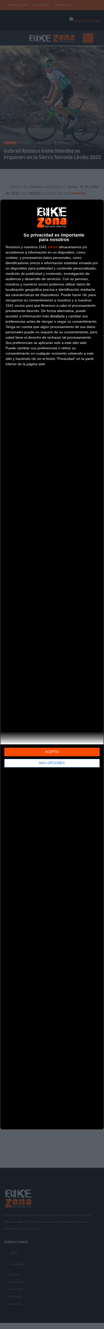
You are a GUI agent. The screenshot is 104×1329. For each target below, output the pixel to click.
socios (53, 247)
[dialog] (52, 664)
